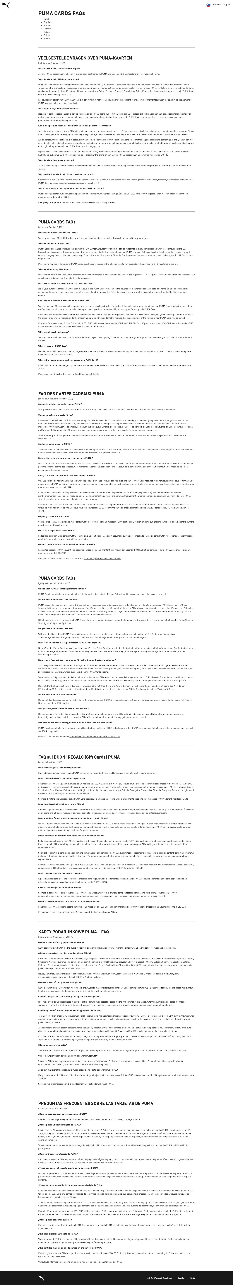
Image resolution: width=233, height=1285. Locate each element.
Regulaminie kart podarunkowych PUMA (94, 1083)
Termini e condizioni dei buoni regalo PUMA (96, 912)
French (47, 25)
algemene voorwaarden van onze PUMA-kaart (73, 202)
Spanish (47, 38)
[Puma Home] (6, 5)
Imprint (181, 1278)
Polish (47, 35)
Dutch (46, 19)
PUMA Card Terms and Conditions (69, 374)
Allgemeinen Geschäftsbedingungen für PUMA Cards (94, 736)
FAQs (192, 1278)
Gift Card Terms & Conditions (159, 1278)
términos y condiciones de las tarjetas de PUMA (99, 1261)
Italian (47, 31)
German (47, 28)
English (47, 22)
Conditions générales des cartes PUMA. (102, 558)
